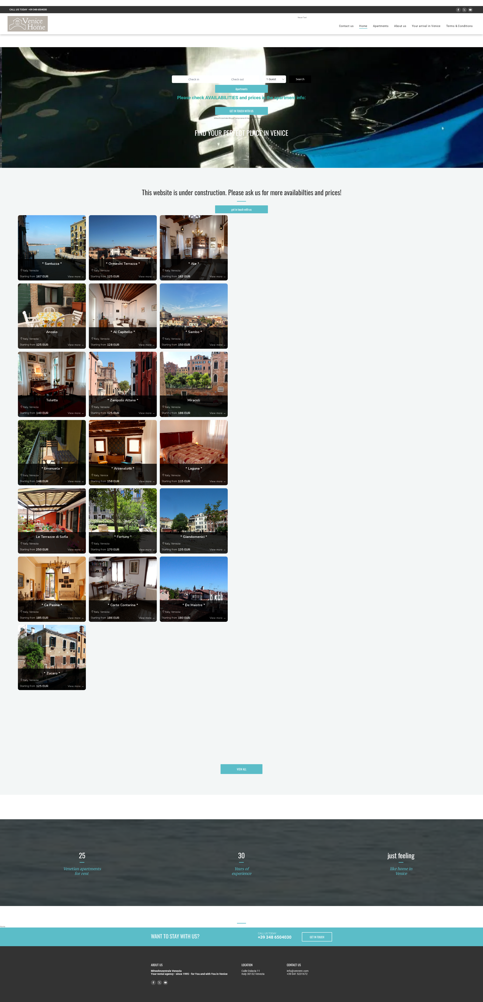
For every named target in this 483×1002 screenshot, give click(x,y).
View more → (76, 276)
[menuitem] (346, 26)
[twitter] (464, 10)
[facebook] (458, 10)
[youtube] (470, 10)
